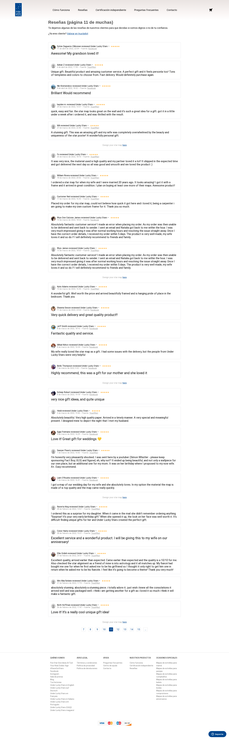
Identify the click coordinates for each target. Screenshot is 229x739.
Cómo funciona (61, 10)
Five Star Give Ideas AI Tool (61, 663)
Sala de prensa (56, 677)
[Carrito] (211, 10)
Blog (52, 679)
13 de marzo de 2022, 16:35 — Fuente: (78, 289)
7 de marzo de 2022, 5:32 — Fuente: (77, 368)
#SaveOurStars (57, 668)
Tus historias (55, 682)
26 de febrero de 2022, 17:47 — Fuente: (78, 607)
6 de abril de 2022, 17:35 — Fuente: (76, 67)
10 (104, 629)
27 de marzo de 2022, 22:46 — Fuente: (78, 128)
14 (131, 629)
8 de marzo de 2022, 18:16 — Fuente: (77, 329)
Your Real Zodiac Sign (59, 666)
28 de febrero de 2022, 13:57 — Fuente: (78, 509)
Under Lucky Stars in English (62, 685)
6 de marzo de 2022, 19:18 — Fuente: (77, 394)
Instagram (54, 674)
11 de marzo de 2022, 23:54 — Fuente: (78, 310)
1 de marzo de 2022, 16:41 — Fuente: (77, 480)
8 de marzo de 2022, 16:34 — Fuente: (77, 347)
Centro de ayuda (110, 666)
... (145, 629)
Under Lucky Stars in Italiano (62, 699)
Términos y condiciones (87, 663)
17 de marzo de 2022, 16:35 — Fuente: (78, 199)
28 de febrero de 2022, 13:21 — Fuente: (78, 533)
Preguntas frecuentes (146, 10)
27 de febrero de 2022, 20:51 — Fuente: (78, 556)
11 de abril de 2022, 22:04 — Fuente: (77, 49)
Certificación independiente (111, 10)
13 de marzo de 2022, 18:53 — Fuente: (78, 250)
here (125, 145)
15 (138, 629)
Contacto (172, 10)
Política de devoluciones (87, 668)
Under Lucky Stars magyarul (62, 710)
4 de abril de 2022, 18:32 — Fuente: (76, 88)
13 (125, 629)
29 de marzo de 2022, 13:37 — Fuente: (78, 107)
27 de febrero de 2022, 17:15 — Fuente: (78, 583)
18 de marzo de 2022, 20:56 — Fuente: (78, 178)
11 (111, 629)
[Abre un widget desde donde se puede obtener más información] (217, 734)
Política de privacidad (86, 666)
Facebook (54, 671)
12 (118, 629)
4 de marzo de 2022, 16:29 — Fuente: (77, 434)
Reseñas (82, 10)
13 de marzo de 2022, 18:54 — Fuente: (78, 220)
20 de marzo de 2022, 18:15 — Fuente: (78, 157)
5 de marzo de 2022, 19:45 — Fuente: (77, 413)
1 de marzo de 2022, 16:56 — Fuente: (77, 453)
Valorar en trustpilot (77, 33)
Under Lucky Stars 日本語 (61, 707)
